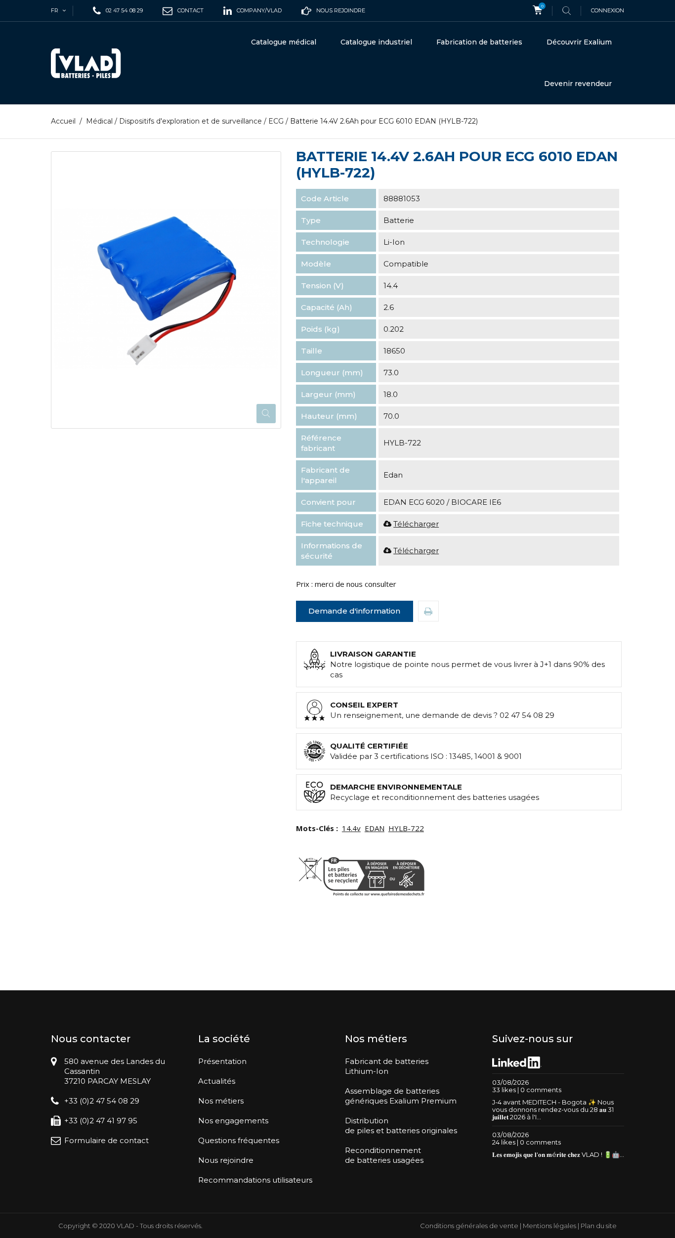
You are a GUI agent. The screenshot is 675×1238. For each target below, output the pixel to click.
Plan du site (599, 1226)
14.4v (351, 828)
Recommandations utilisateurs (255, 1180)
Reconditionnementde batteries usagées (384, 1155)
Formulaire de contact (106, 1140)
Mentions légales (549, 1226)
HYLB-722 (406, 828)
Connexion (607, 10)
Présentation (222, 1061)
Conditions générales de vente (469, 1226)
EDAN (374, 828)
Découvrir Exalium (579, 42)
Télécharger (416, 524)
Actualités (216, 1081)
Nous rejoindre (225, 1160)
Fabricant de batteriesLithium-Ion (386, 1066)
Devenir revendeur (578, 83)
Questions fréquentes (238, 1140)
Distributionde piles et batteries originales (401, 1125)
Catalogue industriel (376, 42)
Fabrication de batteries (479, 42)
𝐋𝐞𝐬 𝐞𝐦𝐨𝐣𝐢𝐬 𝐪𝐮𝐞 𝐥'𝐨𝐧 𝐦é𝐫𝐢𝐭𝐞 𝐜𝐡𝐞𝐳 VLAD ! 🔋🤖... (558, 1154)
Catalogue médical (283, 42)
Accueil (63, 121)
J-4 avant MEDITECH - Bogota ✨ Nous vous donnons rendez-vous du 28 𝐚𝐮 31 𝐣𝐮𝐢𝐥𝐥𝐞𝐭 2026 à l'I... (553, 1109)
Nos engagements (233, 1120)
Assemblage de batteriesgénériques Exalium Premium (401, 1095)
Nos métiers (221, 1100)
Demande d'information (354, 611)
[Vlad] (92, 63)
